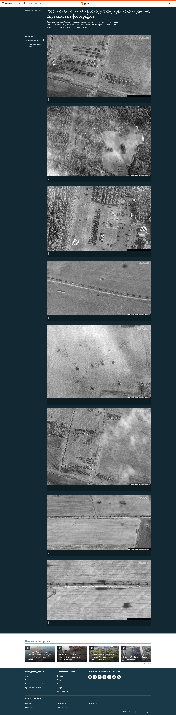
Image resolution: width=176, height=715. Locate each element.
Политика (60, 684)
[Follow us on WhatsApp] (109, 677)
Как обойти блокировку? (34, 684)
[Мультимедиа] (170, 3)
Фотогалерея (35, 3)
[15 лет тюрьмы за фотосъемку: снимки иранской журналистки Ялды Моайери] (72, 654)
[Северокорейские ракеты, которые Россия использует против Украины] (104, 654)
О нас (27, 676)
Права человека (62, 692)
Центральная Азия (63, 680)
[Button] (30, 37)
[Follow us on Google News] (114, 677)
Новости (60, 676)
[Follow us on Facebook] (100, 677)
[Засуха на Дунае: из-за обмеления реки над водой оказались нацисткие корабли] (40, 654)
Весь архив (147, 663)
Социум (59, 688)
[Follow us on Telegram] (104, 677)
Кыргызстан (29, 707)
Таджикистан (62, 703)
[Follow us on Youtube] (90, 677)
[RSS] (119, 677)
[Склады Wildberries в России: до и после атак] (136, 654)
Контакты (28, 680)
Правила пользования (33, 688)
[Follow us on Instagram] (95, 677)
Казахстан (29, 703)
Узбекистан (93, 703)
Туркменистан (62, 707)
